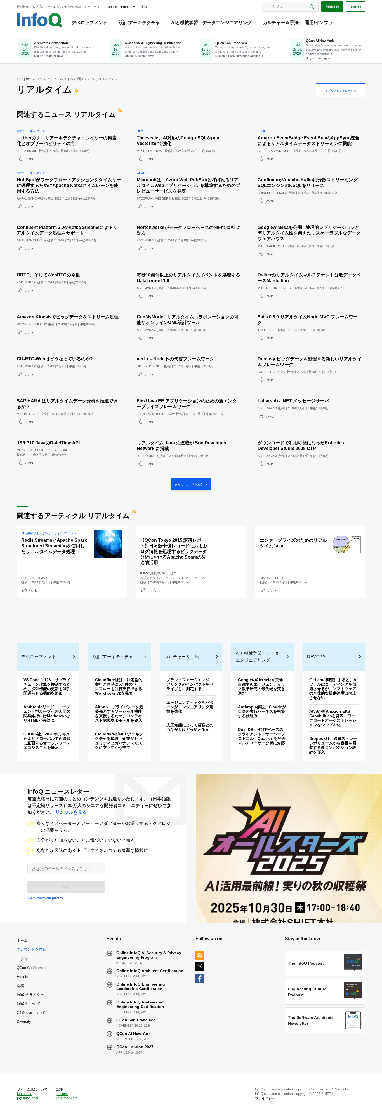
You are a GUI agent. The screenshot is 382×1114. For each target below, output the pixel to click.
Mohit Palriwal (150, 151)
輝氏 (165, 573)
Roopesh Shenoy (32, 324)
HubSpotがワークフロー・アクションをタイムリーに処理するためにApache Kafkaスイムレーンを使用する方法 (69, 185)
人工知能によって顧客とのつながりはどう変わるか (189, 727)
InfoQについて (28, 1004)
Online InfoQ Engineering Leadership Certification (140, 986)
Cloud (263, 131)
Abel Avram (146, 240)
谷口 (173, 573)
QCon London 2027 (135, 1047)
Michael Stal (28, 414)
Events (22, 977)
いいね (29, 158)
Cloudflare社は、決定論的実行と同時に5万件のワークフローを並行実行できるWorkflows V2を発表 (118, 686)
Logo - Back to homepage (40, 20)
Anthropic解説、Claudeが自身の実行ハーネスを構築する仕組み (262, 711)
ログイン (24, 958)
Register (332, 6)
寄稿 (20, 986)
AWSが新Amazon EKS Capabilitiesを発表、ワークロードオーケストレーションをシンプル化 (332, 718)
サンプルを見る (71, 812)
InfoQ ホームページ (31, 79)
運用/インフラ (319, 22)
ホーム (22, 940)
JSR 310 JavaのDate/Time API (48, 442)
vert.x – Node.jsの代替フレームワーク (175, 359)
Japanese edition (119, 7)
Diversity (24, 1021)
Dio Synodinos (150, 366)
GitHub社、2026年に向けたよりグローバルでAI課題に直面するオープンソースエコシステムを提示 (46, 741)
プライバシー (265, 1098)
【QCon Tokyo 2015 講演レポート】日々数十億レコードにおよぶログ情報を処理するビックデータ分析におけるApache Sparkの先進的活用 (173, 551)
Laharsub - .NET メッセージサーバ (293, 400)
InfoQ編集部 (150, 573)
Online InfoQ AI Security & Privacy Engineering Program (148, 955)
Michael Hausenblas (275, 288)
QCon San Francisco (136, 1020)
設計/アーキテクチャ (139, 22)
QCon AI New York (133, 1033)
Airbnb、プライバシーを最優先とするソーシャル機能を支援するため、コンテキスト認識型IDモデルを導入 (119, 714)
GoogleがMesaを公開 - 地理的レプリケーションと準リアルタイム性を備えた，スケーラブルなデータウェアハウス (309, 233)
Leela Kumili (27, 151)
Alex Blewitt (60, 450)
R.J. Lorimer (147, 456)
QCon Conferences (32, 968)
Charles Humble (31, 450)
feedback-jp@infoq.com (27, 1096)
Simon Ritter (271, 578)
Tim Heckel (267, 330)
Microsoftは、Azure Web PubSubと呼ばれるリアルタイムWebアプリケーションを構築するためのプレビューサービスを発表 (188, 185)
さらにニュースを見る (189, 484)
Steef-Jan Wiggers (274, 151)
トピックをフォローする (340, 90)
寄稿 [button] (144, 6)
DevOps (143, 131)
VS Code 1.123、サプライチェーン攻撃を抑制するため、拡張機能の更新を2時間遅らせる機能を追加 (46, 686)
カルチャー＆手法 (281, 22)
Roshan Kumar (34, 578)
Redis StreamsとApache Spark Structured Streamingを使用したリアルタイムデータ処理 (54, 546)
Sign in (356, 6)
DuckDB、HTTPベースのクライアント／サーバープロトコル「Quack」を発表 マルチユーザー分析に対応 (263, 736)
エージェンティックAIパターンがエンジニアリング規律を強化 (189, 707)
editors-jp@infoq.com (66, 1096)
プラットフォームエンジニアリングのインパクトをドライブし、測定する (189, 684)
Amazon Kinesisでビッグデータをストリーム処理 (68, 317)
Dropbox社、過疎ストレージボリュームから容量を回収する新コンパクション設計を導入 (333, 745)
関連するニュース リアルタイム (66, 114)
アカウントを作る (31, 949)
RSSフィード (77, 90)
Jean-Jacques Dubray (156, 414)
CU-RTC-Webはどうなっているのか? (55, 359)
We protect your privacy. (45, 898)
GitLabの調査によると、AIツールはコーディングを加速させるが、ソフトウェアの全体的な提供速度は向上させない (333, 688)
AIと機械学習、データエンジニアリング (211, 22)
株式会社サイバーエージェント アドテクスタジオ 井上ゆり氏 (183, 578)
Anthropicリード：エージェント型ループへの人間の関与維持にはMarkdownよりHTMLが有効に (47, 714)
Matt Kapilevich (272, 246)
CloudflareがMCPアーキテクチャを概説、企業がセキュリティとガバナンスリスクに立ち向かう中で (119, 741)
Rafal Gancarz (30, 198)
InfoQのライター (30, 995)
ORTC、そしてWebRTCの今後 (48, 275)
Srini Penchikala (272, 192)
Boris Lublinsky (272, 372)
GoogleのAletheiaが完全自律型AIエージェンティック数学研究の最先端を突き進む (261, 686)
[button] (66, 887)
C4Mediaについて (31, 1012)
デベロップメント (89, 22)
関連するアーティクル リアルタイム (73, 515)
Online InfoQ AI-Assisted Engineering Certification (140, 1004)
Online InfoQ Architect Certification (149, 970)
